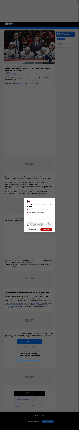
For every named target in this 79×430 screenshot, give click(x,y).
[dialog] (39, 215)
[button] (39, 215)
